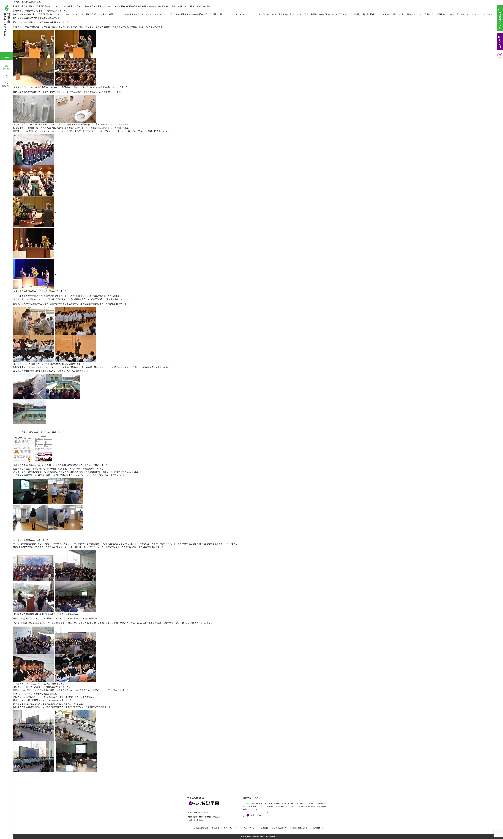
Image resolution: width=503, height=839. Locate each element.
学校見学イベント (499, 20)
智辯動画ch (318, 827)
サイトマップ (228, 827)
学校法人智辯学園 (201, 827)
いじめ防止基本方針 (280, 827)
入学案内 (499, 43)
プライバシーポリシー (247, 827)
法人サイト (255, 815)
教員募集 (216, 827)
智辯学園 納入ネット (300, 827)
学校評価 (264, 827)
